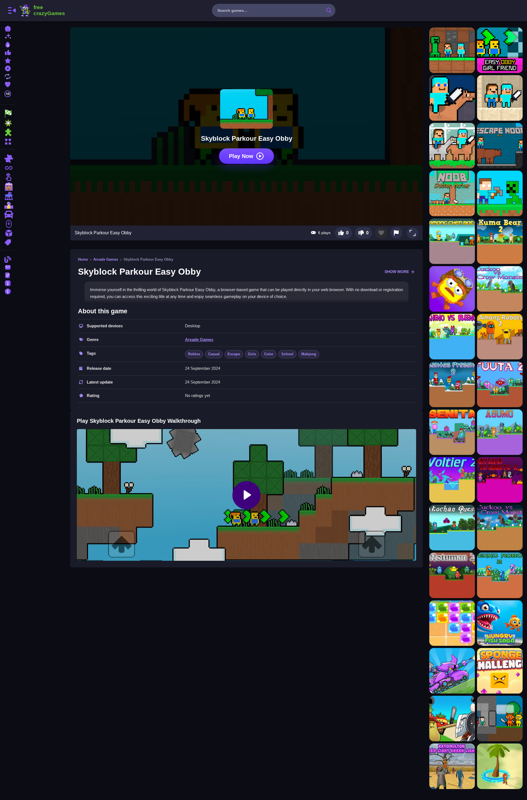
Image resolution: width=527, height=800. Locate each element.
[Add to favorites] (381, 233)
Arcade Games (105, 259)
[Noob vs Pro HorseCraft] (452, 145)
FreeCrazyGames (42, 10)
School (287, 354)
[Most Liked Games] (7, 52)
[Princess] (7, 186)
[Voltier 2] (452, 480)
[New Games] (7, 36)
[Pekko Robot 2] (500, 575)
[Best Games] (7, 44)
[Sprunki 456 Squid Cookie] (500, 718)
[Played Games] (7, 68)
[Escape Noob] (500, 145)
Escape (234, 354)
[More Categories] (7, 141)
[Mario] (7, 205)
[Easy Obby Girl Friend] (500, 50)
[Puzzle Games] (7, 132)
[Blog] (7, 259)
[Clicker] (7, 177)
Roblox (194, 354)
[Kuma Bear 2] (500, 241)
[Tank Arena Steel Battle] (452, 671)
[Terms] (7, 275)
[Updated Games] (7, 76)
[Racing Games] (7, 113)
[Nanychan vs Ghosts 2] (500, 480)
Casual (214, 354)
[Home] (7, 28)
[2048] (7, 233)
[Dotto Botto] (452, 289)
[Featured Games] (7, 60)
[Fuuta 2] (500, 384)
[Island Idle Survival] (500, 766)
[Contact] (7, 267)
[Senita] (452, 432)
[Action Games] (7, 123)
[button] (413, 233)
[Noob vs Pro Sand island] (500, 98)
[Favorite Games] (7, 84)
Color (268, 354)
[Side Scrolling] (7, 224)
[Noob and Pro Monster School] (452, 50)
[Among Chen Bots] (452, 241)
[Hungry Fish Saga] (500, 623)
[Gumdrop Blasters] (452, 623)
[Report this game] (396, 233)
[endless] (7, 168)
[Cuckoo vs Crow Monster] (500, 289)
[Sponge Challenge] (500, 671)
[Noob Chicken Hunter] (452, 193)
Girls (252, 354)
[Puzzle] (7, 158)
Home (83, 259)
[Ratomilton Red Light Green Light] (452, 766)
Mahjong (308, 354)
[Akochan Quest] (452, 527)
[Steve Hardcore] (500, 193)
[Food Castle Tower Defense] (452, 718)
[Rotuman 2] (452, 575)
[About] (7, 283)
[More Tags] (7, 242)
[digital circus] (7, 196)
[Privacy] (7, 291)
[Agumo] (500, 432)
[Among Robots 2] (500, 336)
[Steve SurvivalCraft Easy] (452, 98)
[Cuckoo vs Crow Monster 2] (500, 527)
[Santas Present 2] (452, 384)
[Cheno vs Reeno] (452, 336)
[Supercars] (7, 214)
